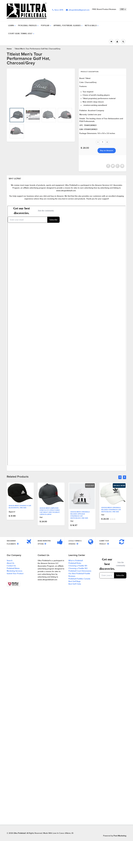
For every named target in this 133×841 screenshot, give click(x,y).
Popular (45, 25)
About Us (10, 563)
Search (9, 561)
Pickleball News (13, 568)
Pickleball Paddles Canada (79, 579)
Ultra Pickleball (20, 833)
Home (9, 49)
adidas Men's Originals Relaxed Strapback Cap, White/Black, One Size (111, 510)
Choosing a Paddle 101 (77, 566)
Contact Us (11, 566)
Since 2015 (58, 10)
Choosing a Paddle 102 (77, 568)
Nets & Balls (91, 25)
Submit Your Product (15, 574)
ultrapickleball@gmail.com (79, 10)
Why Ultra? (15, 179)
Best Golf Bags (74, 581)
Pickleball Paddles (27, 25)
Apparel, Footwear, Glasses (67, 25)
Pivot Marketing (120, 836)
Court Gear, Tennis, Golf (20, 34)
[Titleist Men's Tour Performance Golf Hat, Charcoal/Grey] (41, 88)
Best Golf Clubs (74, 584)
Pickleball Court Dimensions (79, 571)
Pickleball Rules (74, 563)
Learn (11, 25)
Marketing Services (14, 571)
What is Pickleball (75, 561)
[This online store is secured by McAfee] (13, 584)
